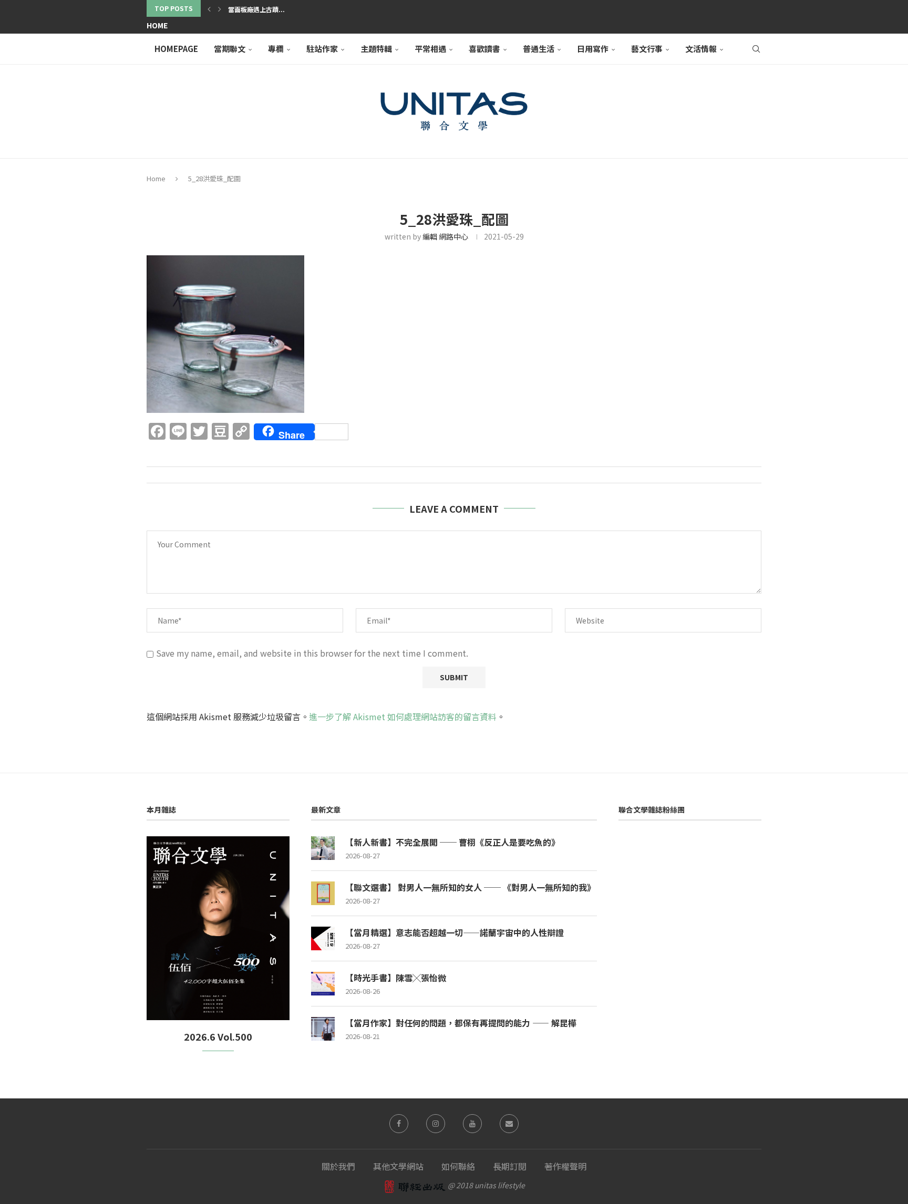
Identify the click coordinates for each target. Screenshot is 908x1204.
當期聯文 (229, 48)
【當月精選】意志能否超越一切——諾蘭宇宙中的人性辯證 (454, 932)
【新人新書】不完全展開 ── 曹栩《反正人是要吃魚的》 (452, 842)
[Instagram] (435, 1123)
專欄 (276, 48)
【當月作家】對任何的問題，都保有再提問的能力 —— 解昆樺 (460, 1023)
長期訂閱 (510, 1166)
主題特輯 (376, 48)
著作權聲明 (565, 1166)
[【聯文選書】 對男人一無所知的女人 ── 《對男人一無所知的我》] (323, 893)
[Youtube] (472, 1123)
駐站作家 (322, 48)
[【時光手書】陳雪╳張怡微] (323, 983)
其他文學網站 (398, 1166)
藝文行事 (647, 48)
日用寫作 (592, 48)
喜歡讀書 (484, 48)
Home (157, 25)
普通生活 (538, 48)
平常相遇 (430, 48)
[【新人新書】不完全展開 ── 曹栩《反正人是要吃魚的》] (323, 848)
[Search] (756, 49)
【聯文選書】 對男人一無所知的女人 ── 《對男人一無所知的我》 (470, 887)
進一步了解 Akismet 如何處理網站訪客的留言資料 (403, 716)
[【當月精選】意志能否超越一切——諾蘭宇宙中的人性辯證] (323, 938)
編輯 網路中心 (445, 236)
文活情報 (701, 48)
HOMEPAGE (176, 48)
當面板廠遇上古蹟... (256, 9)
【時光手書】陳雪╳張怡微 (395, 977)
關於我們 (338, 1166)
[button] (209, 8)
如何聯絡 (458, 1166)
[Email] (509, 1123)
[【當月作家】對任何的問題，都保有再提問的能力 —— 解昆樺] (323, 1029)
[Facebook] (398, 1123)
